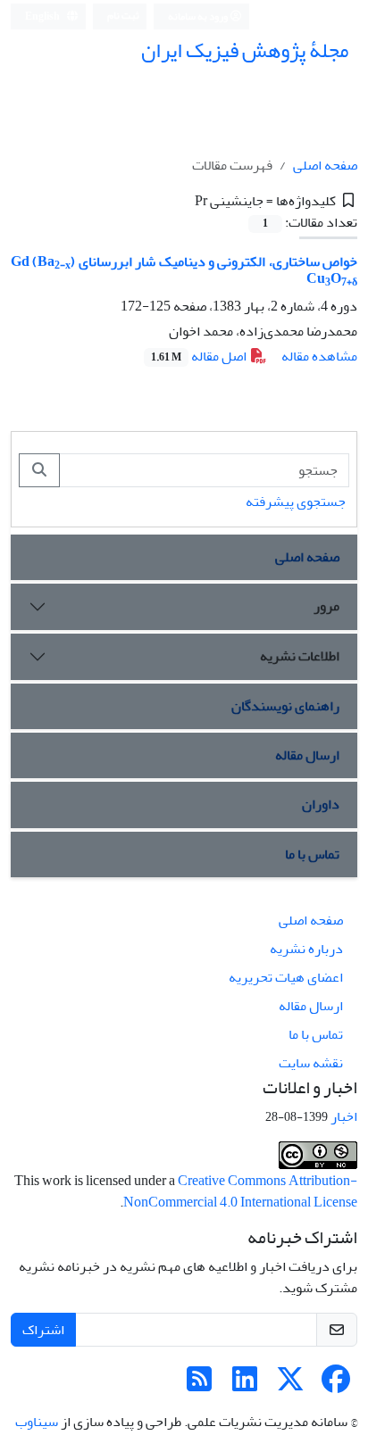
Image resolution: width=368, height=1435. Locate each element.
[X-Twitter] (290, 1385)
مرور (326, 606)
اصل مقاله (200, 356)
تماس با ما (312, 854)
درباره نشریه (306, 948)
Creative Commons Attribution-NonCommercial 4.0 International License (240, 1191)
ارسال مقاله (307, 755)
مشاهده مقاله (319, 356)
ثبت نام (123, 15)
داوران (320, 804)
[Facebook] (335, 1385)
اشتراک (43, 1329)
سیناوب (36, 1421)
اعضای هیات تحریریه (286, 977)
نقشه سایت (311, 1062)
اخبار (343, 1116)
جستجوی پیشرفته (296, 501)
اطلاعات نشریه (299, 656)
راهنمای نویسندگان (285, 706)
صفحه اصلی (325, 165)
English (43, 16)
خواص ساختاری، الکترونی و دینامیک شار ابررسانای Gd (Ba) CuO (184, 270)
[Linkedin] (244, 1385)
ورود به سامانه (199, 16)
